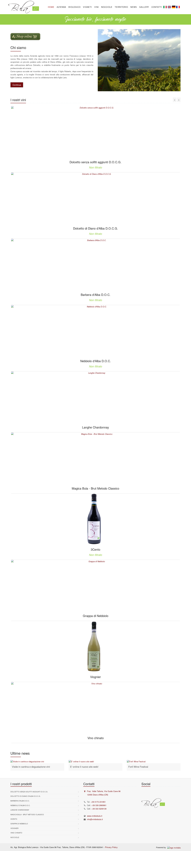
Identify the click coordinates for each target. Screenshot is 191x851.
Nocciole (106, 7)
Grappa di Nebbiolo (19, 823)
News (133, 7)
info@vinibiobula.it (95, 819)
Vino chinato (16, 832)
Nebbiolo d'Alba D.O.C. (20, 805)
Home (51, 7)
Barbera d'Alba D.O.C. (20, 800)
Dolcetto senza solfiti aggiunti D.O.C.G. (29, 791)
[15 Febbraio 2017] (95, 761)
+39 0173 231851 (98, 801)
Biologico (74, 7)
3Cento (13, 819)
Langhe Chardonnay (19, 810)
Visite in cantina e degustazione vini (31, 766)
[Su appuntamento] (37, 761)
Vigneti (87, 7)
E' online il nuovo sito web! (84, 766)
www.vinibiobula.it (94, 815)
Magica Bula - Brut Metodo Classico (27, 814)
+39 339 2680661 (98, 805)
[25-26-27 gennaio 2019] (154, 761)
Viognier (14, 828)
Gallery (144, 7)
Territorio (121, 7)
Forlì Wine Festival (138, 766)
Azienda (61, 7)
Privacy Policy (111, 847)
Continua (17, 84)
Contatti (156, 7)
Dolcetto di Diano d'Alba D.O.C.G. (25, 796)
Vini (96, 7)
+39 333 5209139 (98, 808)
